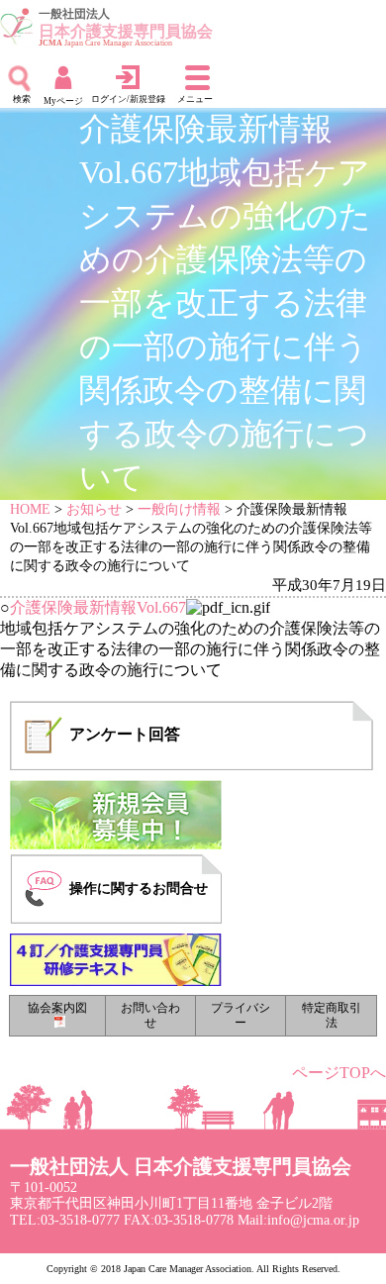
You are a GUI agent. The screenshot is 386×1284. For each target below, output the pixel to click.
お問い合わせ (150, 1016)
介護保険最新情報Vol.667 (98, 607)
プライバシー (240, 1016)
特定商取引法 (331, 1016)
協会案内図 (57, 1008)
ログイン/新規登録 (128, 99)
